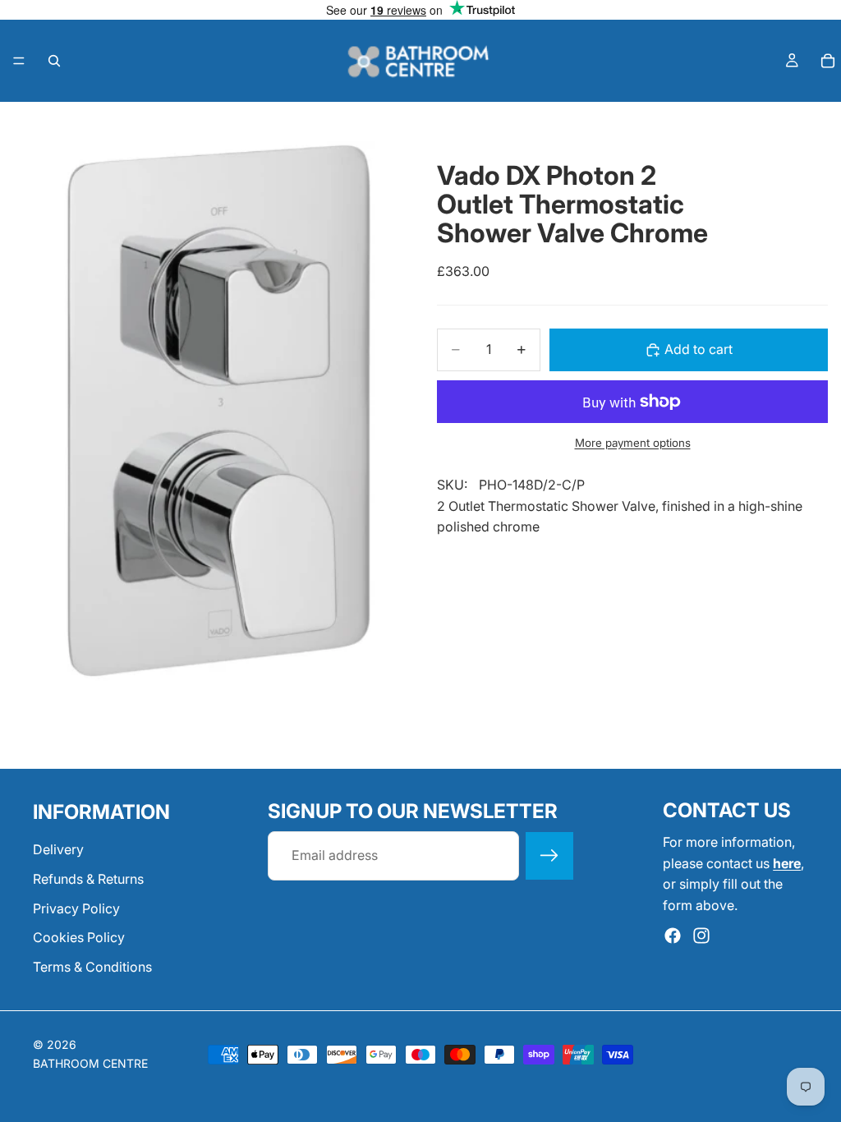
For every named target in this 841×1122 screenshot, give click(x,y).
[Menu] (19, 61)
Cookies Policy (79, 937)
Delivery (58, 849)
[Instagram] (701, 935)
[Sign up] (549, 856)
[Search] (54, 61)
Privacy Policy (76, 907)
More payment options (633, 442)
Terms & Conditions (92, 967)
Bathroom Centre (90, 1063)
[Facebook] (672, 935)
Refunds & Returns (88, 879)
